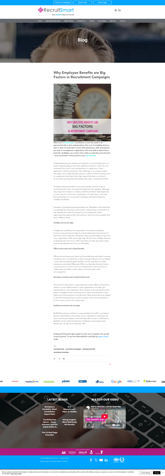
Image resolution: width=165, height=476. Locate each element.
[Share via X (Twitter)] (59, 358)
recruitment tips (59, 349)
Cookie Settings (145, 473)
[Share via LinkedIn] (64, 358)
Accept (157, 473)
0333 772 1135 (65, 458)
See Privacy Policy (16, 474)
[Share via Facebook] (54, 358)
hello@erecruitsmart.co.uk (51, 458)
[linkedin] (106, 460)
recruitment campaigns (73, 349)
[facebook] (91, 460)
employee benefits (88, 349)
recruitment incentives (61, 352)
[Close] (163, 472)
